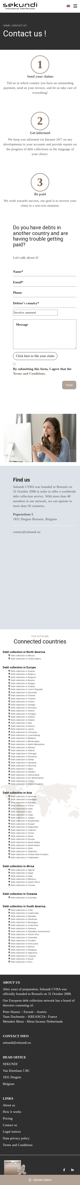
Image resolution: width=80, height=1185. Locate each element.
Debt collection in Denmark (24, 692)
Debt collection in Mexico (23, 655)
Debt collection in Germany (24, 707)
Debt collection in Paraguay (24, 949)
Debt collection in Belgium (23, 677)
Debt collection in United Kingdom (27, 784)
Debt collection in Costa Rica (24, 925)
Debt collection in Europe (19, 667)
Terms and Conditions (29, 373)
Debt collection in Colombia (24, 937)
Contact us (10, 1125)
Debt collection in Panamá (23, 928)
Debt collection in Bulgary (23, 683)
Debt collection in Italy (21, 723)
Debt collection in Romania (24, 756)
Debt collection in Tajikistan (24, 851)
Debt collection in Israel (22, 815)
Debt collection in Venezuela (24, 943)
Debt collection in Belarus (23, 674)
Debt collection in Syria (22, 848)
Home (6, 25)
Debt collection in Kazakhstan (25, 820)
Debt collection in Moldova (23, 738)
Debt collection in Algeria (22, 870)
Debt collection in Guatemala (25, 913)
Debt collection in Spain (22, 768)
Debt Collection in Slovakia (23, 762)
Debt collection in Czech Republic (27, 689)
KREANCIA (36, 1016)
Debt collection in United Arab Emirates (29, 854)
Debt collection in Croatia (23, 686)
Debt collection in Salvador (23, 916)
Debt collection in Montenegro (25, 741)
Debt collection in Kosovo (23, 726)
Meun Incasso (36, 1021)
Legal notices (12, 1131)
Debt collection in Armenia (23, 796)
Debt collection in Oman (22, 833)
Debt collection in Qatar (22, 836)
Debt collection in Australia (23, 897)
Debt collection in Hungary (23, 714)
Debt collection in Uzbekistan (25, 857)
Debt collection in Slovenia (23, 765)
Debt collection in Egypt (22, 873)
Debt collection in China (22, 805)
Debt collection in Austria (23, 671)
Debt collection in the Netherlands (27, 778)
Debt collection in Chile (22, 910)
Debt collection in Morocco (23, 879)
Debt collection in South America (24, 906)
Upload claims (42, 1180)
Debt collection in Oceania (20, 894)
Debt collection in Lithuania (24, 732)
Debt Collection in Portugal (23, 753)
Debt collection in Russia (23, 839)
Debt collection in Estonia (23, 695)
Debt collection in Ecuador (23, 940)
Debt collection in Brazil (22, 959)
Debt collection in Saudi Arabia (25, 842)
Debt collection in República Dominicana (30, 931)
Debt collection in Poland (22, 750)
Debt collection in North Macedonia (27, 744)
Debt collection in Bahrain (23, 802)
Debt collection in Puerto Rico (25, 934)
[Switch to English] (68, 5)
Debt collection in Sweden (23, 771)
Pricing (7, 1118)
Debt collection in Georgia (23, 704)
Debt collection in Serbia (22, 759)
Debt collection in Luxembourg (25, 735)
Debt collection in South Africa (25, 882)
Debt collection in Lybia (22, 876)
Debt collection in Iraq (21, 811)
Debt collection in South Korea (25, 845)
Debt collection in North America (24, 652)
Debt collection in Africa (18, 866)
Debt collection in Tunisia (23, 885)
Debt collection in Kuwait (23, 824)
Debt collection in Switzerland (25, 775)
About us (9, 1105)
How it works (12, 1112)
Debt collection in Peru (21, 962)
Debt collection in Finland (23, 698)
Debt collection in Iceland (23, 716)
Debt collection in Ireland (22, 720)
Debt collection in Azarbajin (24, 799)
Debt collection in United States (26, 658)
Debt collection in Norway (23, 747)
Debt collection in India (22, 808)
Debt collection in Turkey (22, 781)
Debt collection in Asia (17, 792)
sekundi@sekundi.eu (17, 1042)
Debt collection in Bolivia (22, 946)
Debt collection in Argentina (24, 952)
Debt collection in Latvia (22, 729)
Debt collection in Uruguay (23, 956)
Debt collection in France (23, 701)
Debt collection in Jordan (22, 817)
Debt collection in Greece (23, 710)
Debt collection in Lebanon (23, 830)
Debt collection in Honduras (24, 919)
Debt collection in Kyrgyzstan (24, 827)
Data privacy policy (16, 1138)
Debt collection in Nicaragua (24, 922)
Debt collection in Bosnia (23, 680)
